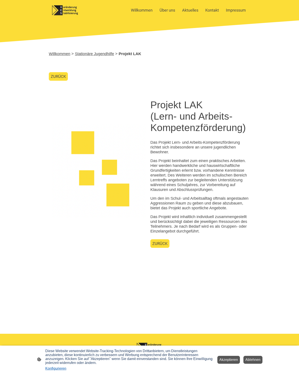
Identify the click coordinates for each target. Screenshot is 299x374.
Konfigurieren (55, 368)
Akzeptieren (228, 360)
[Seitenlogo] (65, 10)
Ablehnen (252, 360)
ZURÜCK (58, 76)
